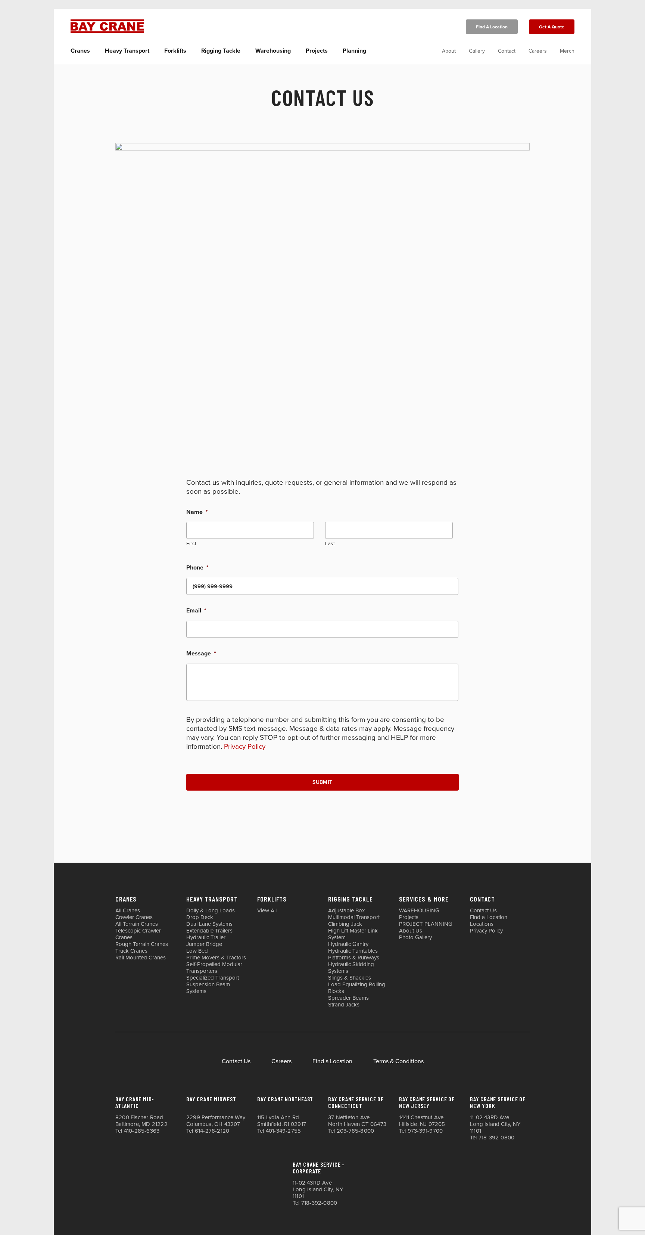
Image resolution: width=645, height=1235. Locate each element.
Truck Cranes (131, 950)
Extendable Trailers (209, 930)
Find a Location (488, 917)
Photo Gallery (415, 937)
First (191, 544)
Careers (538, 51)
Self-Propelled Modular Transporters (214, 967)
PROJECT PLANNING (425, 924)
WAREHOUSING (419, 910)
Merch (567, 51)
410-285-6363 (141, 1130)
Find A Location (492, 27)
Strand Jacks (343, 1004)
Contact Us (483, 910)
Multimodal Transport (354, 917)
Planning (354, 51)
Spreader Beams (348, 997)
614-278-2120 (212, 1130)
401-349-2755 (283, 1130)
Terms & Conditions (398, 1061)
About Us (410, 930)
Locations (481, 924)
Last (330, 544)
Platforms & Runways (353, 957)
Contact (506, 51)
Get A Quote (551, 27)
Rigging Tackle (220, 51)
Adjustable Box (346, 910)
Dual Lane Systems (209, 924)
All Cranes (127, 910)
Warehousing (273, 51)
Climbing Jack (345, 924)
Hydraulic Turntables (353, 950)
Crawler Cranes (134, 917)
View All (267, 910)
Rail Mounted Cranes (140, 957)
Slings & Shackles (349, 977)
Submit (322, 782)
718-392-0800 (496, 1137)
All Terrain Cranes (136, 924)
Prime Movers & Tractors (216, 957)
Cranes (80, 51)
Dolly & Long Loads (210, 910)
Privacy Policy (244, 746)
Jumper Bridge (204, 944)
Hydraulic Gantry (348, 944)
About (449, 51)
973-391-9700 (425, 1130)
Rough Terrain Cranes (141, 944)
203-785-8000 (355, 1130)
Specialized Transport (212, 977)
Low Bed (197, 950)
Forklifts (175, 51)
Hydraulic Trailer (205, 937)
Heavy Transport (127, 51)
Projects (317, 51)
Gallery (477, 51)
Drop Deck (199, 917)
